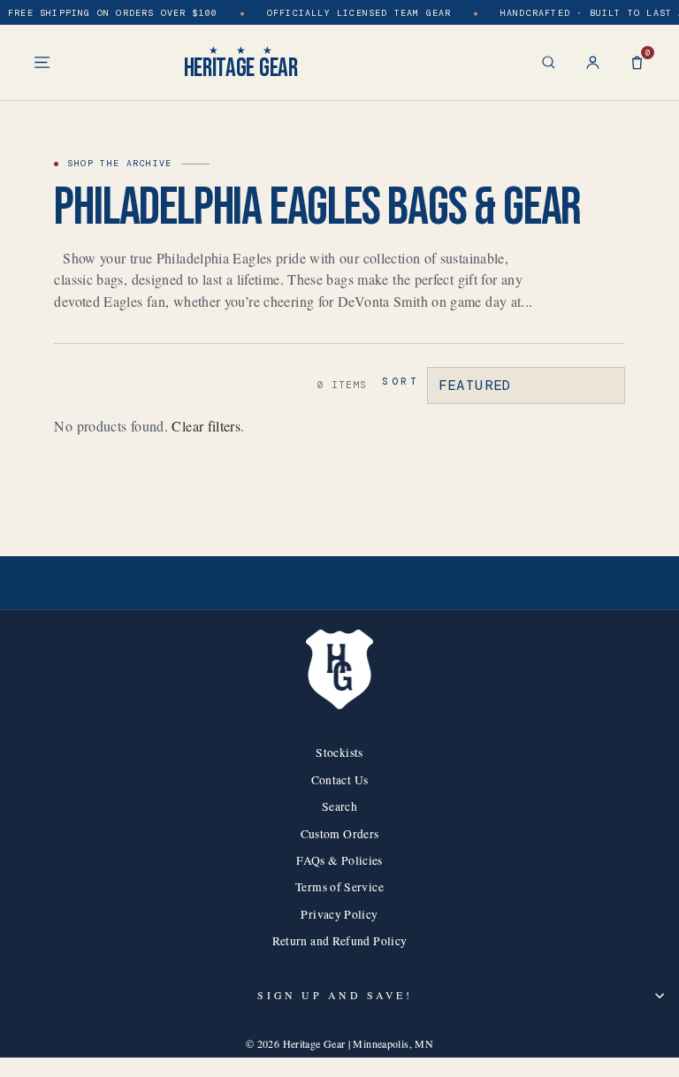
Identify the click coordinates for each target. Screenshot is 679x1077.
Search (339, 806)
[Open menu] (42, 62)
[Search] (548, 62)
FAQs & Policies (339, 860)
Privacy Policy (339, 914)
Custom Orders (340, 834)
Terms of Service (339, 887)
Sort (400, 381)
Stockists (339, 752)
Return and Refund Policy (340, 941)
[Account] (592, 62)
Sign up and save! (334, 995)
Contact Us (340, 780)
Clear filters (206, 425)
